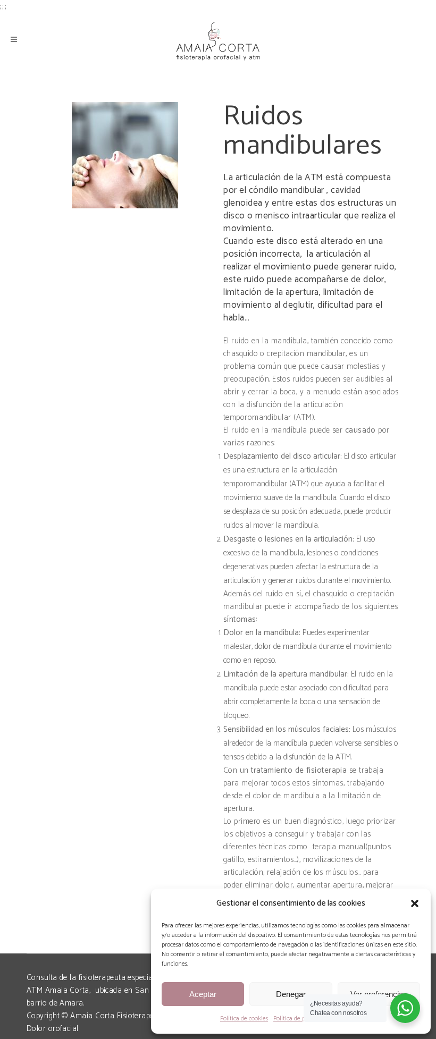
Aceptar (202, 994)
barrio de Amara (55, 1003)
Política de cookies (244, 1018)
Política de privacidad (301, 1018)
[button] (414, 903)
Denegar (291, 994)
